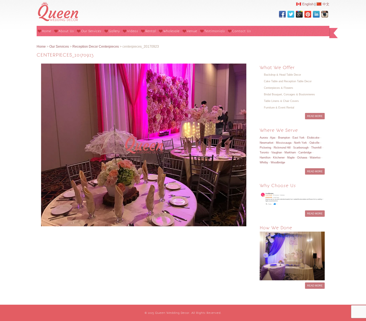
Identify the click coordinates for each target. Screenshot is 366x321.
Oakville (314, 142)
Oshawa (302, 157)
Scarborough (301, 147)
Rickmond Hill (282, 147)
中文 (325, 4)
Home (46, 31)
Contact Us (241, 31)
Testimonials (214, 31)
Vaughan (276, 152)
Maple (291, 157)
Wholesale (171, 31)
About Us (66, 31)
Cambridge (305, 152)
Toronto (264, 152)
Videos (132, 31)
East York (299, 137)
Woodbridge (278, 162)
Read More (315, 116)
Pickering (265, 147)
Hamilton (265, 157)
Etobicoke (313, 137)
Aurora (264, 137)
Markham (290, 152)
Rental (150, 31)
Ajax (273, 137)
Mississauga (283, 142)
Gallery (114, 31)
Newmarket (266, 142)
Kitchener (279, 157)
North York (300, 142)
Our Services (91, 31)
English (307, 4)
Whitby (264, 162)
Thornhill (316, 147)
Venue (192, 31)
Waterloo (315, 157)
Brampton (284, 137)
